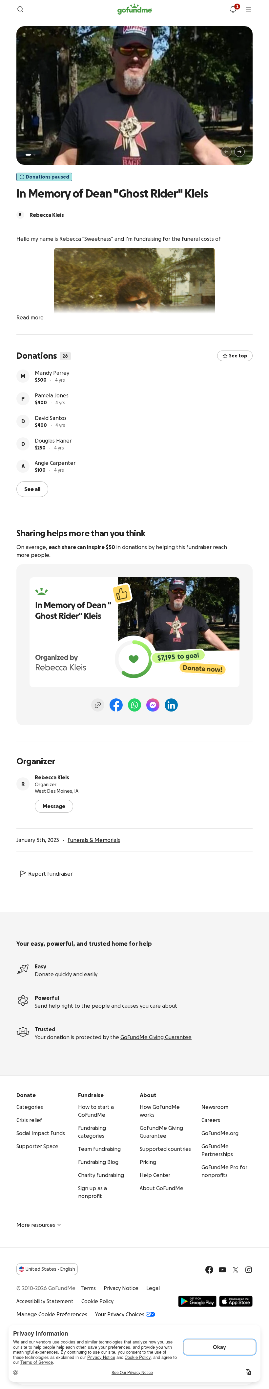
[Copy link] (97, 705)
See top (238, 355)
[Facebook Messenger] (152, 705)
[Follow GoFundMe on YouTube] (222, 1269)
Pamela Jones (52, 395)
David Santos (51, 418)
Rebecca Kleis (52, 777)
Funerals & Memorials (94, 840)
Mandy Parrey (52, 373)
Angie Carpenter (55, 463)
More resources (35, 1225)
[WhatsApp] (134, 705)
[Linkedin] (171, 705)
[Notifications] (232, 9)
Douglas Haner (53, 441)
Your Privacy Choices (119, 1314)
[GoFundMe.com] (134, 9)
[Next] (239, 151)
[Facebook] (116, 705)
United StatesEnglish (50, 1269)
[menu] (248, 9)
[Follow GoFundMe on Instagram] (248, 1269)
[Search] (20, 9)
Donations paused (47, 177)
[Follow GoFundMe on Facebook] (209, 1269)
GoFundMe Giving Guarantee (156, 1037)
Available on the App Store (236, 1301)
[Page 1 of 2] (28, 155)
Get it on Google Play (197, 1301)
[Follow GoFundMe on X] (235, 1269)
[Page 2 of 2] (34, 155)
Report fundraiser (50, 874)
